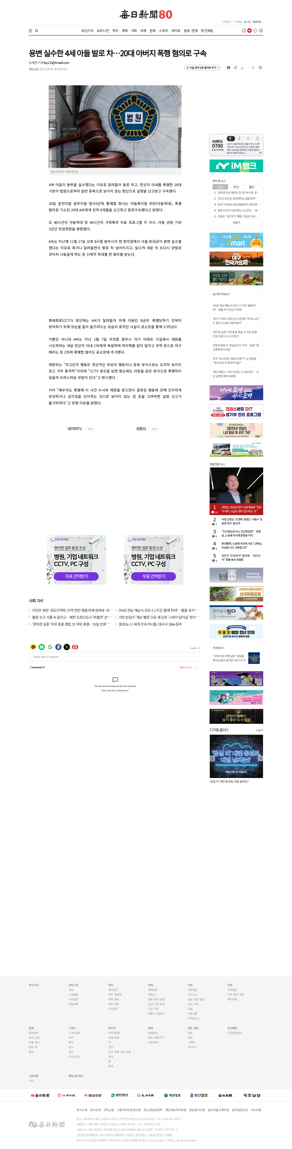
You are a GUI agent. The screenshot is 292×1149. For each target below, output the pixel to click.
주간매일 (207, 30)
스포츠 (163, 30)
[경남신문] (93, 1095)
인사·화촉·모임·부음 (119, 1051)
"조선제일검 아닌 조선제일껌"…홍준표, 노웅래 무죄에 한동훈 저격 (241, 533)
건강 (110, 1047)
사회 (134, 30)
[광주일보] (145, 1095)
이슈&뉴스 (218, 647)
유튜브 (147, 428)
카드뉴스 (192, 1047)
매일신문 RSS (76, 1075)
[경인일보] (119, 1095)
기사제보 (237, 22)
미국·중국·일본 (235, 994)
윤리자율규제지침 (218, 1110)
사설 (71, 989)
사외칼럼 (73, 999)
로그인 (247, 22)
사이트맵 (256, 1110)
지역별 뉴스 (194, 1018)
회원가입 (256, 22)
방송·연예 (191, 30)
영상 (190, 1032)
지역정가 (113, 1008)
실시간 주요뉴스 (221, 293)
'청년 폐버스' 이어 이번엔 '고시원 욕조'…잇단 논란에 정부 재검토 (236, 374)
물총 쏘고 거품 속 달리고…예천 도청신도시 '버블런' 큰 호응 (73, 617)
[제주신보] (252, 1095)
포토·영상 (193, 1028)
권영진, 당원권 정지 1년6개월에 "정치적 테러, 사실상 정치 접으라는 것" (241, 509)
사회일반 (192, 989)
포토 (190, 1037)
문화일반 (33, 1032)
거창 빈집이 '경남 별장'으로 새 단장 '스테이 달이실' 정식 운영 (161, 617)
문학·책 (33, 1047)
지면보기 (226, 22)
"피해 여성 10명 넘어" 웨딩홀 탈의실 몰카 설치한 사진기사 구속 (229, 660)
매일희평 (73, 1004)
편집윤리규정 (197, 1110)
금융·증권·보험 (156, 999)
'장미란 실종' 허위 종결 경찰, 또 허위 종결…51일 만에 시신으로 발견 (79, 624)
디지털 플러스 (219, 729)
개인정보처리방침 (175, 1110)
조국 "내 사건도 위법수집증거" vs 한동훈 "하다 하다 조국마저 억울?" (234, 361)
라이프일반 (114, 1032)
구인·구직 (153, 1008)
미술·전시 (34, 1042)
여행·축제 (113, 1037)
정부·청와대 (114, 994)
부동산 (151, 994)
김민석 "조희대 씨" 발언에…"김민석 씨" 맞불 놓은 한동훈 (240, 558)
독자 (110, 1056)
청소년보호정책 (153, 1110)
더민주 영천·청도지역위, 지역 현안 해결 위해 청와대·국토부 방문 (77, 610)
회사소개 (81, 1110)
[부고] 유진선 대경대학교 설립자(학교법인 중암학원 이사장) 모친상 (253, 198)
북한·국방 (113, 1004)
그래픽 (191, 1042)
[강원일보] (66, 1095)
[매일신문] (40, 1095)
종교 (31, 1051)
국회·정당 (113, 999)
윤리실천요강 (240, 1110)
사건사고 (192, 994)
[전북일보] (225, 1095)
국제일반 (232, 989)
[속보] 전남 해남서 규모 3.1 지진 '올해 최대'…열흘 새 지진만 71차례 (165, 610)
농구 (71, 1047)
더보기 (259, 730)
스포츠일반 (74, 1032)
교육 (190, 1008)
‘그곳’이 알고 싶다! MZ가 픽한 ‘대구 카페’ (233, 781)
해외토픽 (232, 999)
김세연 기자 (36, 62)
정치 (115, 30)
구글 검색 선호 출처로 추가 (203, 67)
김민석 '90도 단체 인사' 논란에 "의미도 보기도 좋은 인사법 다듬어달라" (236, 321)
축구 (71, 1042)
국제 (143, 30)
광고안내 (95, 1110)
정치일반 (113, 989)
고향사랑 (33, 1075)
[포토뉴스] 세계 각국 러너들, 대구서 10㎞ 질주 (150, 624)
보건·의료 (193, 1004)
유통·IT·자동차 (155, 1013)
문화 (153, 30)
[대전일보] (172, 1095)
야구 (71, 1037)
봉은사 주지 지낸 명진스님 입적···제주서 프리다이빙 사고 (249, 210)
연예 (150, 1028)
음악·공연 (34, 1037)
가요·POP (153, 1042)
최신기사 (87, 30)
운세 (110, 1066)
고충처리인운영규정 (129, 1110)
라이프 (175, 30)
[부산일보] (199, 1095)
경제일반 (153, 989)
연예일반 (153, 1032)
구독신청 (108, 1110)
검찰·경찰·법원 (196, 999)
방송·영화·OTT (156, 1037)
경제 (125, 30)
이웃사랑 (192, 1013)
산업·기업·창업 (156, 1004)
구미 (31, 1080)
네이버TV (80, 428)
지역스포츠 (74, 1056)
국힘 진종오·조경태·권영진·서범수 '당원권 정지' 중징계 (241, 521)
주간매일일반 (234, 1032)
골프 (71, 1051)
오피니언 (103, 30)
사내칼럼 (73, 994)
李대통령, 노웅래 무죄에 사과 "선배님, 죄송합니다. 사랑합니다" (241, 545)
